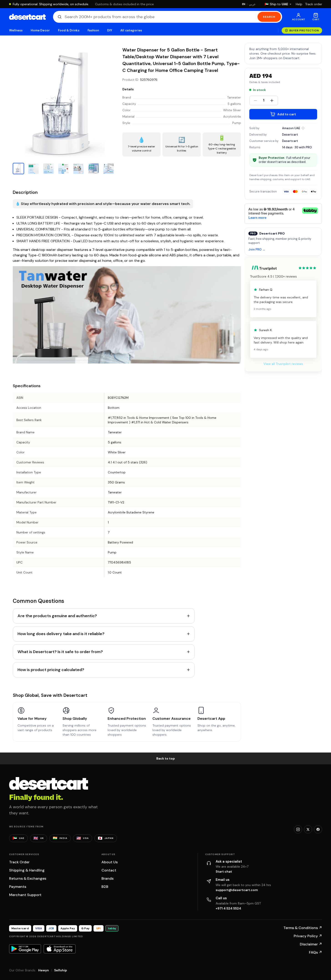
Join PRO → (256, 249)
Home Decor (40, 30)
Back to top (165, 758)
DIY (109, 30)
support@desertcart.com (237, 890)
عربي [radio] (252, 4)
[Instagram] (298, 829)
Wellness (16, 30)
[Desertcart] (27, 17)
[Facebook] (318, 829)
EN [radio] (243, 4)
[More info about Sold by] (303, 128)
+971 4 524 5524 (228, 908)
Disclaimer (311, 944)
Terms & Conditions (302, 927)
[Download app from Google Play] (25, 948)
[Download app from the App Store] (60, 948)
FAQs (315, 952)
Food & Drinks (68, 30)
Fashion (93, 30)
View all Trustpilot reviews (283, 364)
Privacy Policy (308, 936)
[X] (308, 829)
